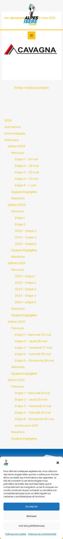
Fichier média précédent (31, 88)
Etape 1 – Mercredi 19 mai (32, 393)
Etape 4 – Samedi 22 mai (33, 413)
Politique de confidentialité (42, 533)
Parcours (17, 153)
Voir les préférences (32, 526)
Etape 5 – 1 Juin (25, 185)
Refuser (32, 516)
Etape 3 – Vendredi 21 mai (33, 406)
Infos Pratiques (14, 133)
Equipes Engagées (24, 192)
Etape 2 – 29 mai (27, 166)
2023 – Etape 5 (25, 302)
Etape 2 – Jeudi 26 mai (31, 341)
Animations (12, 127)
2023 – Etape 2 (25, 283)
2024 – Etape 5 (25, 244)
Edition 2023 (16, 263)
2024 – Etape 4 (25, 237)
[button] (57, 462)
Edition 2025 (16, 146)
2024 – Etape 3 (25, 231)
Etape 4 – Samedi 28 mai (33, 354)
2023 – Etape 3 (25, 289)
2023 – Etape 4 (25, 296)
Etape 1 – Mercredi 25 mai (33, 335)
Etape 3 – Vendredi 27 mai (33, 348)
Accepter (31, 506)
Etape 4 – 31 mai (26, 179)
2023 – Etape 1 (25, 276)
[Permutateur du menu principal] (32, 35)
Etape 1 (20, 218)
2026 (8, 120)
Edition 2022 (16, 322)
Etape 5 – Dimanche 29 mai (34, 361)
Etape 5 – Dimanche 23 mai (34, 419)
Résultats (17, 198)
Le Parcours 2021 (26, 426)
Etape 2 (20, 224)
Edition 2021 (16, 380)
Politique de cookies (15, 533)
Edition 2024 (17, 205)
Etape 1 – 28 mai (26, 159)
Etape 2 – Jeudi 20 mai (31, 400)
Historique (11, 140)
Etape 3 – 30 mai (27, 172)
